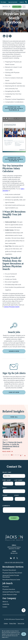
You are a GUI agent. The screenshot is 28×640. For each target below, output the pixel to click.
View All (14, 417)
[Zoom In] (18, 118)
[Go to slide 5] (10, 455)
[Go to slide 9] (17, 455)
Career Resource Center (9, 594)
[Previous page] (4, 118)
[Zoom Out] (15, 118)
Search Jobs (17, 6)
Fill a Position (3, 2)
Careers (4, 607)
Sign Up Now (14, 392)
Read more (6, 451)
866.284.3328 (14, 553)
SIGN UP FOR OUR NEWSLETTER (14, 562)
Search (26, 2)
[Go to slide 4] (8, 455)
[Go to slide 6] (11, 455)
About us (5, 601)
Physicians (5, 586)
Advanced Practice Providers (11, 592)
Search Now (14, 351)
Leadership (5, 604)
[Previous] (21, 455)
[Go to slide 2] (5, 455)
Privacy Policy (12, 623)
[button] (24, 6)
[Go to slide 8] (15, 455)
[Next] (25, 455)
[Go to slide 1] (3, 455)
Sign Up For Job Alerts (12, 2)
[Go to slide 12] (22, 455)
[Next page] (6, 118)
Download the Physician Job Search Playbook (14, 108)
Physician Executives (8, 589)
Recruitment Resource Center (11, 579)
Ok (24, 634)
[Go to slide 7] (13, 455)
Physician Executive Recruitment (12, 573)
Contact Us (22, 2)
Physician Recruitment (9, 570)
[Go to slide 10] (18, 455)
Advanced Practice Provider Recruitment (10, 576)
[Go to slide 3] (6, 455)
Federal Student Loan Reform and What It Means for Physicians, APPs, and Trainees (13, 445)
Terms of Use (21, 623)
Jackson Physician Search (11, 306)
